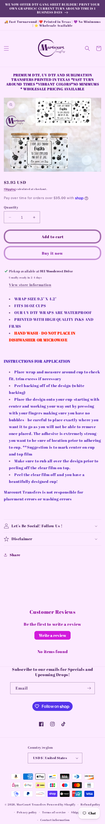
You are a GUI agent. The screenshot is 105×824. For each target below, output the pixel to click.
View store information (30, 284)
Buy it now (52, 253)
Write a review (52, 635)
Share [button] (15, 554)
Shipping (10, 189)
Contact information (55, 820)
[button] (6, 48)
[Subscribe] (89, 688)
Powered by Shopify (61, 804)
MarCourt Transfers (32, 804)
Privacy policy (27, 812)
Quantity (11, 207)
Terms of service (54, 812)
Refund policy (90, 804)
